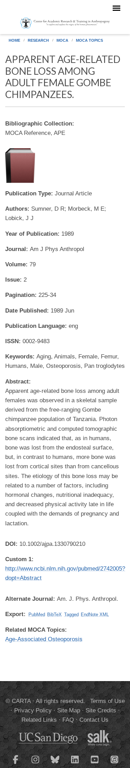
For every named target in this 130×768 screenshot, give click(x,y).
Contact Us (94, 720)
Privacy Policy (33, 710)
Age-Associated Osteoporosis (44, 639)
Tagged (71, 614)
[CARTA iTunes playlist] (114, 759)
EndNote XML (95, 614)
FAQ (68, 720)
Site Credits (101, 710)
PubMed (36, 614)
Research (38, 40)
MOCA (62, 40)
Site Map (68, 710)
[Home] (65, 22)
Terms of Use (107, 701)
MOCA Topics (89, 40)
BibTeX (54, 614)
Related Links (39, 720)
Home (14, 40)
